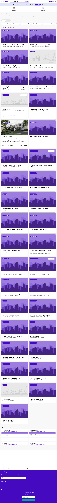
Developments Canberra (5, 462)
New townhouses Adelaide (42, 466)
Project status (48, 23)
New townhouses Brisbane (42, 460)
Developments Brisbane (5, 460)
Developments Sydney (4, 453)
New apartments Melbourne (24, 458)
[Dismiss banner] (43, 5)
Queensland (9, 13)
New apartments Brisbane (24, 460)
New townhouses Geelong (42, 468)
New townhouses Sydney (42, 453)
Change (26, 1)
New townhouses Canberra (42, 462)
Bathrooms (26, 23)
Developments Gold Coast (5, 455)
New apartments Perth (23, 464)
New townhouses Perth (41, 464)
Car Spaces (37, 23)
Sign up (51, 1)
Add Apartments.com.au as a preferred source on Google (14, 477)
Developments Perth (4, 464)
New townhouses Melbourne (42, 458)
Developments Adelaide (5, 466)
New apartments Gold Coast (24, 455)
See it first (38, 4)
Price (5, 23)
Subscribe (28, 500)
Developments (3, 13)
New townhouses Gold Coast (42, 455)
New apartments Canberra (24, 462)
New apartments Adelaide (24, 466)
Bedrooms (15, 23)
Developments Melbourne (5, 458)
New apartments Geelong (24, 468)
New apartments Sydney (23, 453)
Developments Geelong (5, 468)
